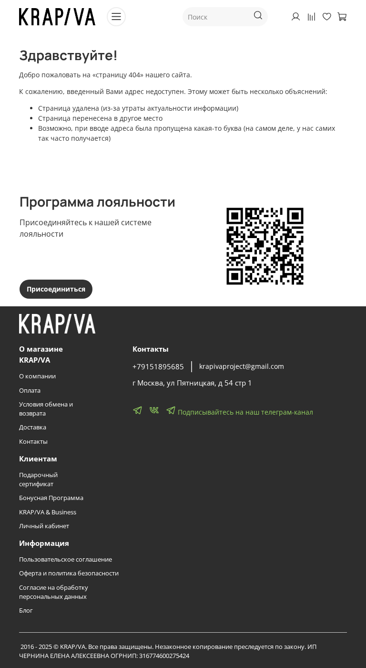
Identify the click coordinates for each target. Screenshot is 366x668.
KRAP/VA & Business (47, 512)
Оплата (30, 390)
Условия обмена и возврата (46, 409)
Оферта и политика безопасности (69, 573)
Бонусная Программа (51, 498)
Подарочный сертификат (38, 479)
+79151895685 (158, 367)
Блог (26, 610)
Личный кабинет (44, 526)
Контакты (33, 442)
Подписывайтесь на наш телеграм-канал (244, 412)
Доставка (32, 427)
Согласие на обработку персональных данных (53, 592)
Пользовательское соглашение (65, 559)
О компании (37, 376)
